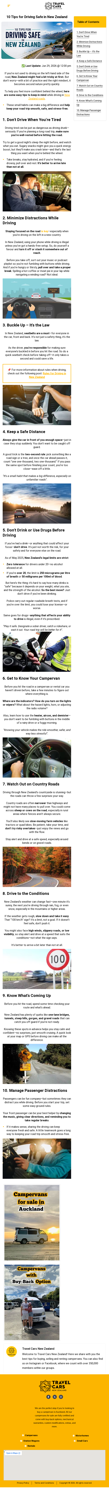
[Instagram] (61, 1397)
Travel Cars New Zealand (38, 1348)
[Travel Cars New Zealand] (54, 6)
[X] (55, 1397)
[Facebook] (48, 1397)
